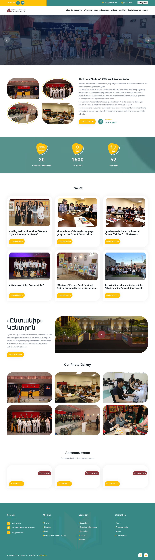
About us (69, 10)
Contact (145, 10)
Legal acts (122, 10)
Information (88, 10)
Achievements (121, 535)
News (96, 10)
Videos (118, 531)
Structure (47, 527)
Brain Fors (42, 555)
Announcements (122, 527)
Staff (46, 531)
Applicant (114, 10)
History (47, 523)
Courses (83, 535)
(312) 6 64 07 (128, 3)
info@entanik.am (111, 3)
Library (82, 540)
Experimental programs (88, 527)
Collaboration (104, 10)
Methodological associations (55, 535)
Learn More (16, 241)
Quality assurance (134, 10)
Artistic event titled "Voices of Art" (26, 285)
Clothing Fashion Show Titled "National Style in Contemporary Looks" (28, 233)
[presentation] (7, 40)
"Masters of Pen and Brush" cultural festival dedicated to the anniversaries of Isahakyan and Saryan (77, 287)
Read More (15, 484)
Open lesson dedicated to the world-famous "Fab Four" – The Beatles (122, 233)
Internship (84, 531)
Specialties (78, 10)
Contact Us (86, 121)
